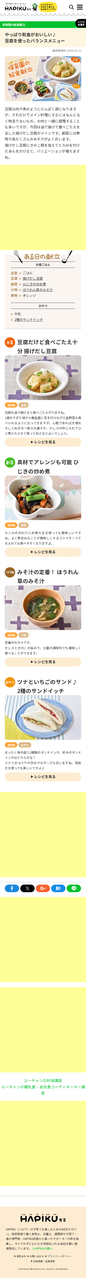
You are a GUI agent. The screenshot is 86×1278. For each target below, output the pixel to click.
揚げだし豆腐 (33, 278)
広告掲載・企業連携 (44, 1261)
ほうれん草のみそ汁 (38, 289)
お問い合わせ (37, 1256)
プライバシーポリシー (59, 1256)
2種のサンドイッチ (28, 319)
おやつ (24, 745)
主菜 (23, 405)
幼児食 (11, 405)
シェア (12, 888)
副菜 (23, 525)
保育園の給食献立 (13, 24)
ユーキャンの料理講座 (43, 1080)
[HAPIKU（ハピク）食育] (24, 7)
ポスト (27, 888)
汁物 (23, 635)
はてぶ (58, 888)
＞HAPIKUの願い (42, 1248)
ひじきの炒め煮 (34, 284)
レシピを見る (45, 441)
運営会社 (21, 1256)
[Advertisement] (43, 207)
